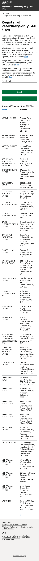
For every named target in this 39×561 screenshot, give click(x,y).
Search (19, 92)
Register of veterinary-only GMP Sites (17, 8)
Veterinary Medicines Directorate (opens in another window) (17, 528)
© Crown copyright (19, 556)
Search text (6, 81)
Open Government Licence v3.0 (16, 537)
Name (4, 109)
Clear (19, 98)
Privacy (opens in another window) (14, 525)
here (26, 57)
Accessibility (6, 522)
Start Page (5, 13)
